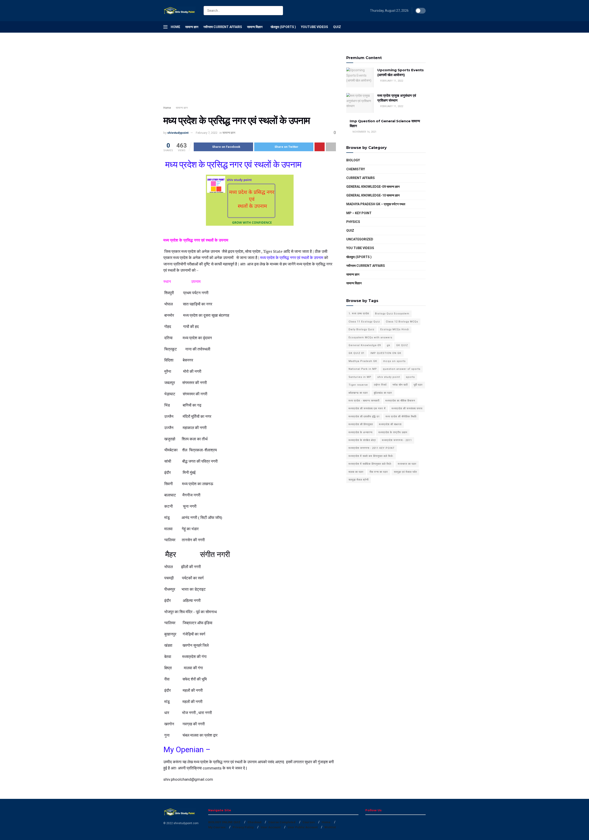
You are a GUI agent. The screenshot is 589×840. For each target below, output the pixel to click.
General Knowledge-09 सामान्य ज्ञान (373, 186)
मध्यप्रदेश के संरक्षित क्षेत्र (362, 440)
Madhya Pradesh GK (363, 361)
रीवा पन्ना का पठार (379, 471)
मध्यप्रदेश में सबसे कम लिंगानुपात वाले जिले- (371, 456)
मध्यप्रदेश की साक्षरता (390, 424)
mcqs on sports (394, 361)
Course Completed (281, 822)
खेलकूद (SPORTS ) (283, 27)
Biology (353, 160)
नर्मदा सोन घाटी (400, 384)
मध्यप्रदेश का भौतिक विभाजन (400, 400)
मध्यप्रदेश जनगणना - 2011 (397, 440)
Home (175, 27)
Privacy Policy (243, 827)
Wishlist (330, 827)
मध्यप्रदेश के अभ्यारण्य (360, 432)
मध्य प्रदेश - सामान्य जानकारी (364, 400)
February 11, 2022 (391, 80)
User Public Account (303, 827)
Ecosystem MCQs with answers (370, 337)
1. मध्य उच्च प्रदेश (359, 313)
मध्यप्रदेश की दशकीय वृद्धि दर (364, 416)
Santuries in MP (360, 377)
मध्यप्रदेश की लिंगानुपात (361, 424)
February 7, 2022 (206, 132)
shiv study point (388, 377)
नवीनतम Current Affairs (222, 27)
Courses (309, 822)
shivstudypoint (177, 132)
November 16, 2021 (364, 131)
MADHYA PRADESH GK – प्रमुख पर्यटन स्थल (375, 204)
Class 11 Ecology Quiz (364, 321)
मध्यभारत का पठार (407, 463)
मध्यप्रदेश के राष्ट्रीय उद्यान (392, 432)
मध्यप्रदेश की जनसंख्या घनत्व (407, 408)
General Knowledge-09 (365, 345)
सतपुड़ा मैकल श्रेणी (359, 479)
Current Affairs (360, 178)
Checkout (254, 822)
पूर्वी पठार (418, 384)
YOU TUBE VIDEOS (360, 248)
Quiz (337, 27)
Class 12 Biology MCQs (402, 321)
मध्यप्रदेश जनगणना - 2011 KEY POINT (372, 448)
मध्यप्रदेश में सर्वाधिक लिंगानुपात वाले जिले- (370, 463)
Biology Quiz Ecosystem (392, 313)
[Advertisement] (249, 73)
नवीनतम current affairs (365, 266)
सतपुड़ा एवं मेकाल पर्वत (405, 471)
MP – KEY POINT (359, 213)
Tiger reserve (358, 384)
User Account (270, 827)
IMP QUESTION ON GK (385, 353)
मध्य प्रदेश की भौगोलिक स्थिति (401, 416)
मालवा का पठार (356, 471)
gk (388, 345)
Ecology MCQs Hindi (394, 329)
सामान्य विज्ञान (255, 27)
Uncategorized (359, 239)
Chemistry (355, 169)
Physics (353, 222)
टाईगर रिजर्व (380, 384)
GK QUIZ (402, 345)
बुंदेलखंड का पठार (383, 392)
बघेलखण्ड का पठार (358, 392)
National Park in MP (363, 368)
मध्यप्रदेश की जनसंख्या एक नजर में (367, 408)
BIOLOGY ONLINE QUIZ (224, 822)
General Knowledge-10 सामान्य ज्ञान (373, 195)
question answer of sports (401, 368)
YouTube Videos (314, 27)
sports (410, 377)
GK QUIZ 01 (356, 353)
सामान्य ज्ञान (191, 27)
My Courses (216, 827)
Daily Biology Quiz (361, 329)
